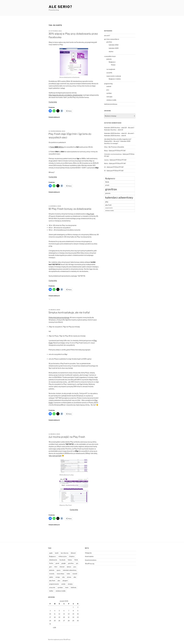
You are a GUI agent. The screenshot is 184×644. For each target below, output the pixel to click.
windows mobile (111, 100)
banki (56, 553)
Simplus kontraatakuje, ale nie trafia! (69, 312)
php (63, 577)
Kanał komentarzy (90, 560)
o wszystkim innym (110, 56)
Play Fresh (90, 214)
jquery (58, 570)
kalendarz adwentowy (119, 197)
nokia (68, 573)
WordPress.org (89, 563)
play (106, 202)
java (107, 90)
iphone (69, 567)
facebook (62, 560)
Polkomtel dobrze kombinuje (59, 317)
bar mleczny (64, 553)
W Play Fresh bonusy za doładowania (69, 208)
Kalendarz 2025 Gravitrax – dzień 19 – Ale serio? (119, 133)
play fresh (108, 205)
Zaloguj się (88, 553)
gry (77, 563)
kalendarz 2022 (113, 45)
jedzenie (109, 59)
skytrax (111, 51)
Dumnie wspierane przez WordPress (59, 639)
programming (108, 83)
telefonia (73, 587)
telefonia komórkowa (110, 104)
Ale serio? (60, 7)
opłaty (51, 577)
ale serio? (107, 35)
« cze (54, 627)
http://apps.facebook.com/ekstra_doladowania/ (66, 95)
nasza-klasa (60, 573)
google (107, 185)
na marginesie (110, 69)
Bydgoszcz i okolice (115, 79)
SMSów (61, 147)
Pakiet (52, 147)
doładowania (53, 560)
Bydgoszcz (112, 62)
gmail (57, 563)
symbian (109, 93)
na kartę (51, 573)
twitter (51, 591)
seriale (63, 584)
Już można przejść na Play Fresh (66, 436)
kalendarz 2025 (113, 48)
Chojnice (71, 556)
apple (51, 553)
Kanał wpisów (89, 556)
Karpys (113, 65)
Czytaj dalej (53, 102)
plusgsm (65, 580)
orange (57, 577)
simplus (70, 584)
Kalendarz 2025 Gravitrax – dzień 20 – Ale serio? (119, 127)
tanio (66, 587)
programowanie (109, 208)
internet (62, 567)
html (55, 567)
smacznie (52, 587)
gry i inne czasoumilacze (111, 39)
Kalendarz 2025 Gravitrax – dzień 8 (115, 135)
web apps (109, 96)
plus (59, 580)
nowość (74, 573)
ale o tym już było (55, 456)
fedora (70, 560)
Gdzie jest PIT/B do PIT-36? (117, 150)
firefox (51, 563)
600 (56, 147)
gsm (50, 567)
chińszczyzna (62, 556)
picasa (69, 577)
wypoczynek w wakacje (113, 76)
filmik (107, 182)
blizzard (73, 553)
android (108, 86)
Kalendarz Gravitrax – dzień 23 (113, 130)
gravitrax (109, 42)
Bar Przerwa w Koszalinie (116, 147)
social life (109, 72)
